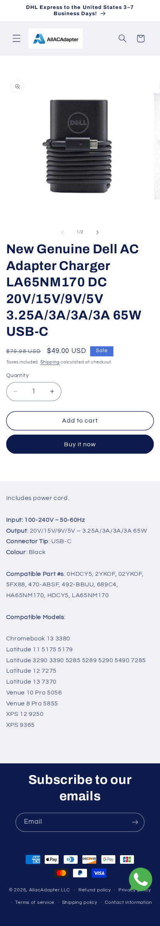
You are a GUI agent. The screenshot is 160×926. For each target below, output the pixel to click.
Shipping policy (79, 902)
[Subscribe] (135, 822)
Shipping (50, 362)
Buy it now (80, 444)
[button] (16, 38)
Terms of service (34, 902)
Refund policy (94, 890)
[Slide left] (62, 232)
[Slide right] (97, 232)
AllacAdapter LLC (49, 890)
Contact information (128, 902)
